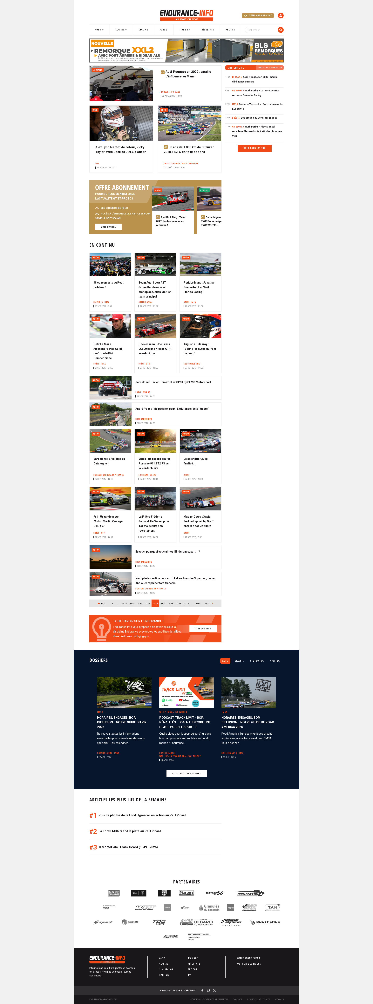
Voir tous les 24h (255, 148)
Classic (119, 29)
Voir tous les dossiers (186, 773)
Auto (98, 29)
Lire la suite (203, 628)
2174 (156, 603)
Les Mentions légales (258, 999)
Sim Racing (257, 660)
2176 (171, 603)
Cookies (279, 999)
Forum (164, 29)
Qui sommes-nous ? (249, 963)
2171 (132, 603)
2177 (178, 603)
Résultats (208, 29)
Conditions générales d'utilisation (209, 999)
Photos (230, 29)
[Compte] (281, 15)
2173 (147, 603)
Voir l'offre (108, 226)
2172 (140, 603)
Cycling (143, 29)
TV (189, 975)
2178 (186, 603)
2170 (124, 603)
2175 (163, 603)
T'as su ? (184, 29)
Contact (237, 999)
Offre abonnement (260, 15)
